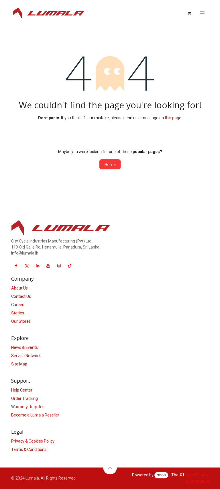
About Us (19, 288)
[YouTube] (48, 266)
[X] (27, 266)
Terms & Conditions (28, 449)
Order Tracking (24, 398)
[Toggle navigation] (202, 13)
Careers (18, 304)
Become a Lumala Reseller (35, 415)
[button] (110, 467)
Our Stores (21, 321)
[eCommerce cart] (189, 13)
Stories (17, 313)
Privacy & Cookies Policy (32, 441)
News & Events (24, 347)
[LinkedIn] (38, 266)
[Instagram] (59, 266)
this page (173, 118)
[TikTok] (70, 266)
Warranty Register (27, 406)
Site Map (19, 364)
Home (110, 164)
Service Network (26, 355)
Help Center (21, 390)
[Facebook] (16, 266)
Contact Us (21, 296)
